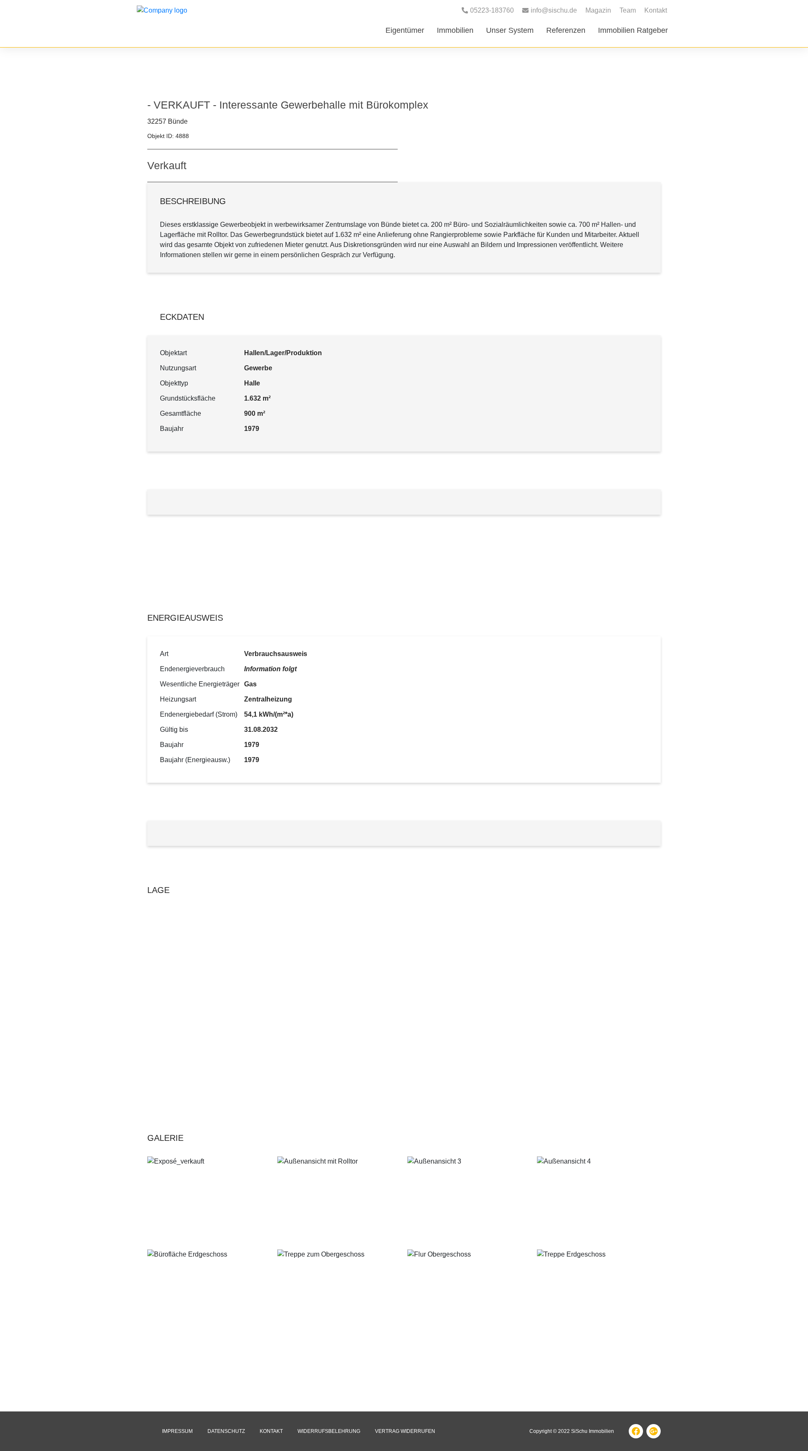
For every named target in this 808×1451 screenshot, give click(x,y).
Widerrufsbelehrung (329, 1431)
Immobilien (455, 30)
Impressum (177, 1431)
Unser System (510, 30)
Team (627, 10)
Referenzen (565, 30)
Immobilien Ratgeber (633, 30)
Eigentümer (404, 30)
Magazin (598, 10)
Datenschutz (226, 1431)
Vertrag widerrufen (405, 1431)
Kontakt (655, 10)
